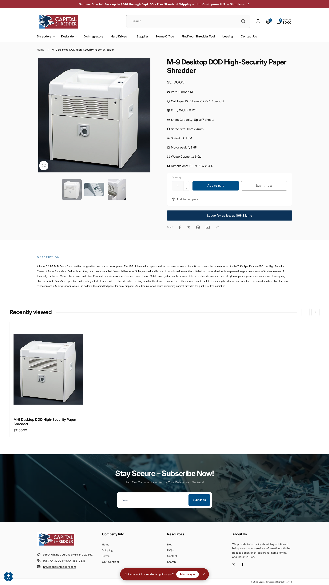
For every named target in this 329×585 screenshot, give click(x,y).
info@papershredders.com (59, 566)
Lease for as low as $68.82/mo (229, 215)
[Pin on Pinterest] (198, 227)
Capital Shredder (266, 582)
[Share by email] (207, 227)
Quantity (176, 177)
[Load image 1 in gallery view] (72, 189)
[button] (284, 21)
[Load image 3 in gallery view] (117, 189)
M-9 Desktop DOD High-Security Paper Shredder (45, 422)
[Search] (243, 21)
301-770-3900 (52, 560)
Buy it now (264, 185)
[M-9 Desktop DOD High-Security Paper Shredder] (48, 405)
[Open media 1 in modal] (94, 115)
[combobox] (188, 21)
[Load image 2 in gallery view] (94, 189)
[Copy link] (217, 227)
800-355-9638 (75, 560)
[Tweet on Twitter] (189, 227)
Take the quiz (187, 574)
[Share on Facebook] (180, 227)
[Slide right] (315, 312)
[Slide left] (306, 312)
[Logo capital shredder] (56, 545)
